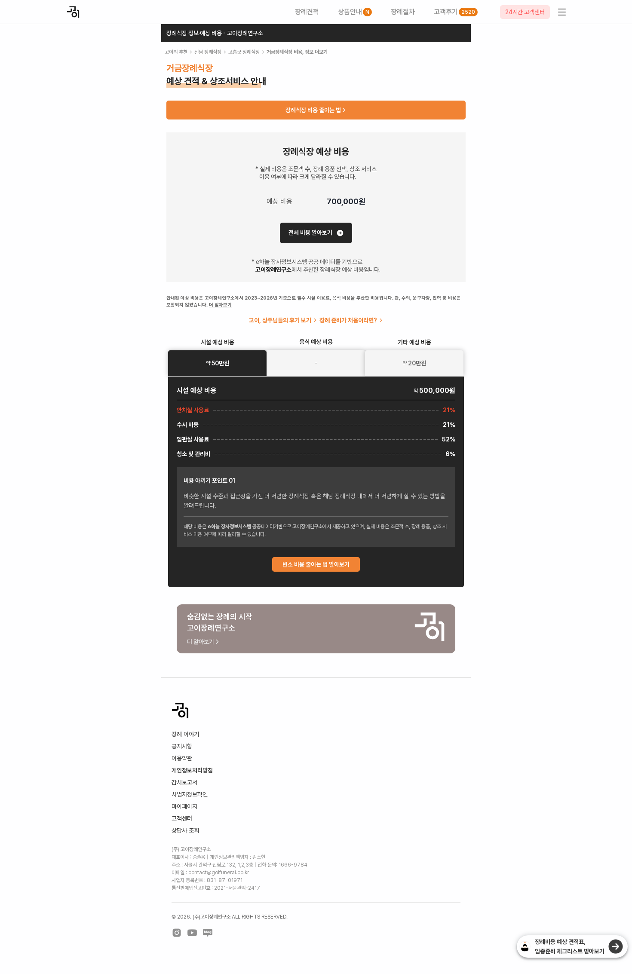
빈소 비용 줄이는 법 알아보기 (316, 564)
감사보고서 (184, 782)
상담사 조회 (185, 830)
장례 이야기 (185, 734)
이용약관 (182, 758)
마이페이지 (184, 806)
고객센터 (182, 818)
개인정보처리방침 (192, 770)
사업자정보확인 (190, 794)
